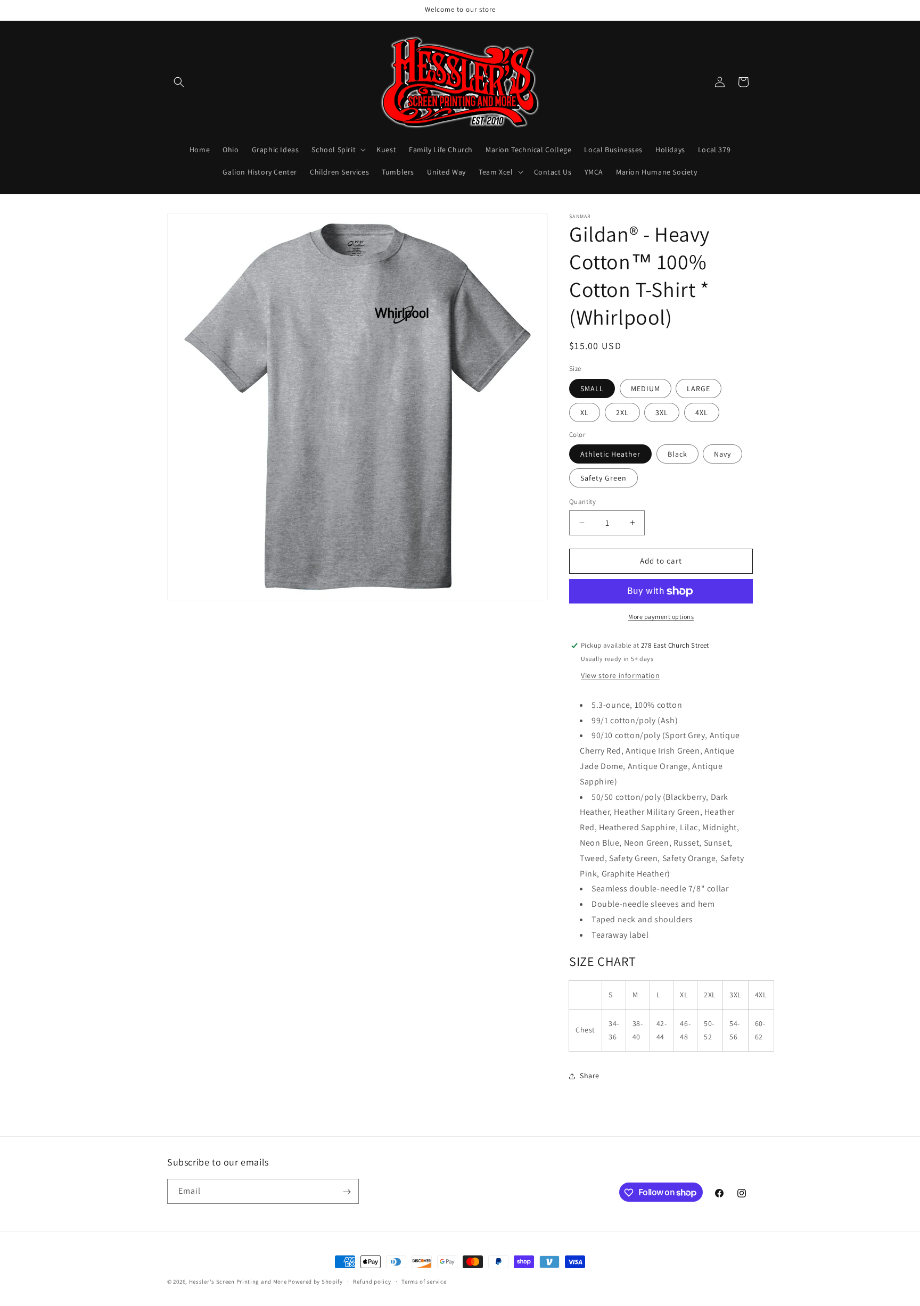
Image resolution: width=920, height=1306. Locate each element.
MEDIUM (645, 388)
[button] (179, 82)
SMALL (592, 388)
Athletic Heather (610, 454)
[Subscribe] (346, 1191)
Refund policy (372, 1281)
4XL (701, 412)
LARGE (698, 388)
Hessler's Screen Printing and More (238, 1281)
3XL (661, 412)
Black (677, 454)
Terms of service (423, 1281)
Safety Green (603, 478)
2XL (622, 412)
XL (584, 412)
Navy (722, 454)
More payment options (661, 617)
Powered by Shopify (315, 1281)
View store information (620, 675)
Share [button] (589, 1075)
